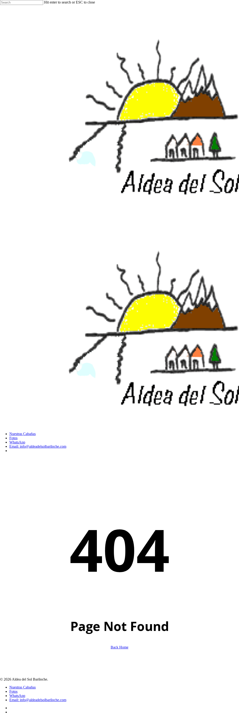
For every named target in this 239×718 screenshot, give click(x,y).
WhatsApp (17, 696)
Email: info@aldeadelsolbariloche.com (37, 700)
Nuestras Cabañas (22, 687)
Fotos (13, 691)
